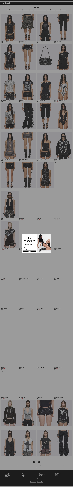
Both (33, 249)
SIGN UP (29, 251)
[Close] (50, 235)
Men (30, 249)
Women (27, 249)
